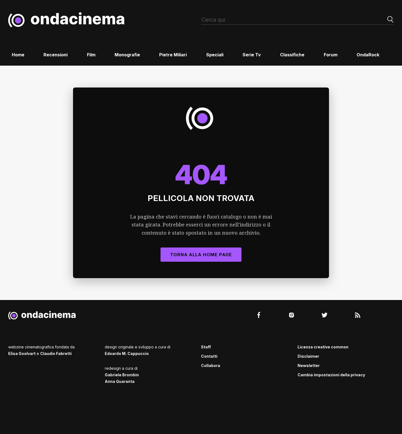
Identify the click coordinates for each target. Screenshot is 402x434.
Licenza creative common (323, 347)
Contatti (209, 356)
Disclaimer (308, 356)
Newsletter (309, 365)
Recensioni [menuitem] (55, 54)
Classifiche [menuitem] (292, 54)
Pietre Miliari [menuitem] (173, 54)
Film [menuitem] (91, 54)
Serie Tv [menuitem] (252, 54)
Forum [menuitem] (330, 54)
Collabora (210, 365)
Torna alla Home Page (201, 254)
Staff (206, 347)
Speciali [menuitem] (214, 54)
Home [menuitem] (18, 54)
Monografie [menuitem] (127, 54)
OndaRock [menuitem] (368, 54)
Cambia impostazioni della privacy (331, 374)
